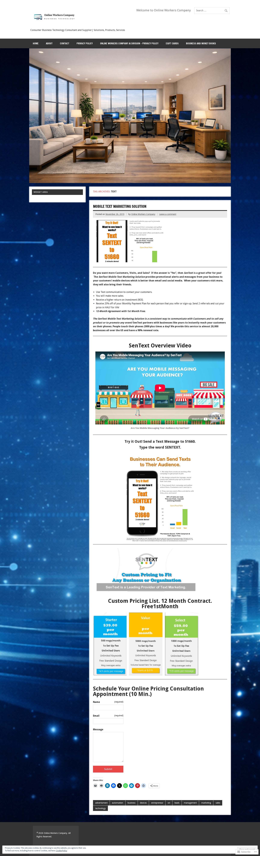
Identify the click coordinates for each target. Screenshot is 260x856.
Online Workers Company (143, 214)
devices (143, 803)
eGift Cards (172, 43)
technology (100, 808)
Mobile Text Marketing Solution (119, 206)
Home (36, 43)
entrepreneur (157, 803)
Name (108, 702)
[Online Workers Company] (55, 26)
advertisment (101, 803)
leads (177, 803)
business (131, 803)
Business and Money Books (201, 43)
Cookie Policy (61, 851)
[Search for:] (212, 10)
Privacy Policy (85, 43)
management (190, 803)
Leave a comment (167, 214)
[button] (110, 643)
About (49, 43)
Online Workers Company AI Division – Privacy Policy (129, 43)
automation (117, 803)
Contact (64, 43)
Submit (108, 769)
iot (169, 803)
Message (98, 729)
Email (108, 715)
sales (218, 803)
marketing (206, 803)
